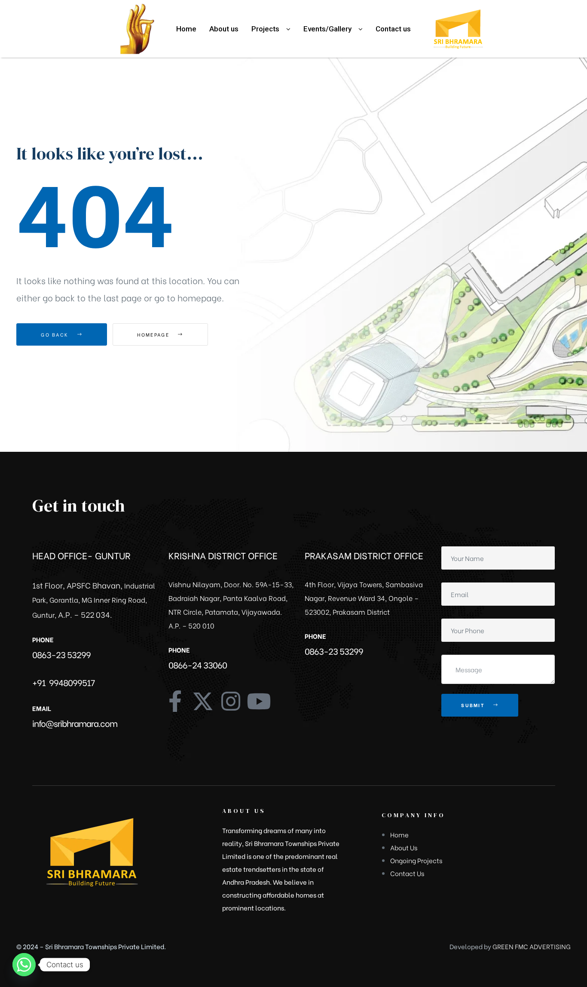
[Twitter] (203, 701)
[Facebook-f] (175, 701)
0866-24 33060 (197, 664)
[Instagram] (231, 701)
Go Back (55, 334)
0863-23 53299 (61, 654)
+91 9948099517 (63, 682)
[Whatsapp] (24, 964)
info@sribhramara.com (74, 723)
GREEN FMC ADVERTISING (531, 946)
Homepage (154, 334)
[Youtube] (258, 701)
